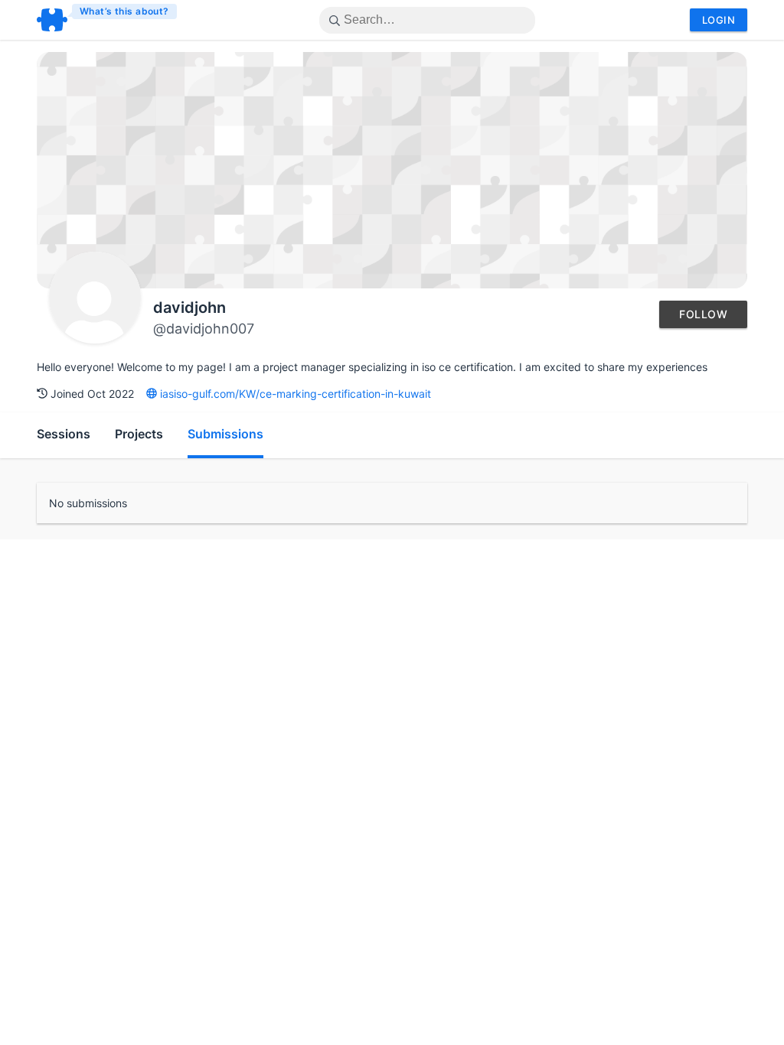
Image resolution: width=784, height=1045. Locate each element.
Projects (139, 433)
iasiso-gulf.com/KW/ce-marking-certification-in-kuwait (294, 393)
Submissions (225, 433)
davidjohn (189, 307)
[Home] (107, 19)
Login (718, 20)
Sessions (63, 433)
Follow (703, 314)
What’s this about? (124, 11)
